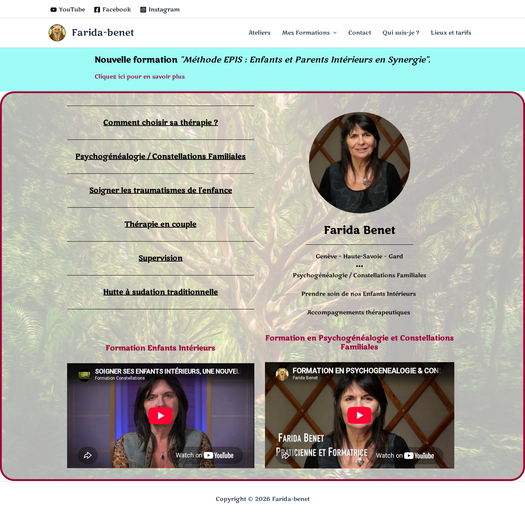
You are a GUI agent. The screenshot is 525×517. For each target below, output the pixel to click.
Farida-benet (103, 32)
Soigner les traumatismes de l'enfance (160, 190)
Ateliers (259, 33)
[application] (333, 33)
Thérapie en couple (160, 224)
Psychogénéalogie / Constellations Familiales (160, 156)
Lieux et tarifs (451, 33)
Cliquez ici (110, 77)
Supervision (160, 258)
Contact (359, 33)
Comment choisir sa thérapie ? (160, 122)
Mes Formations (306, 33)
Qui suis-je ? (400, 33)
